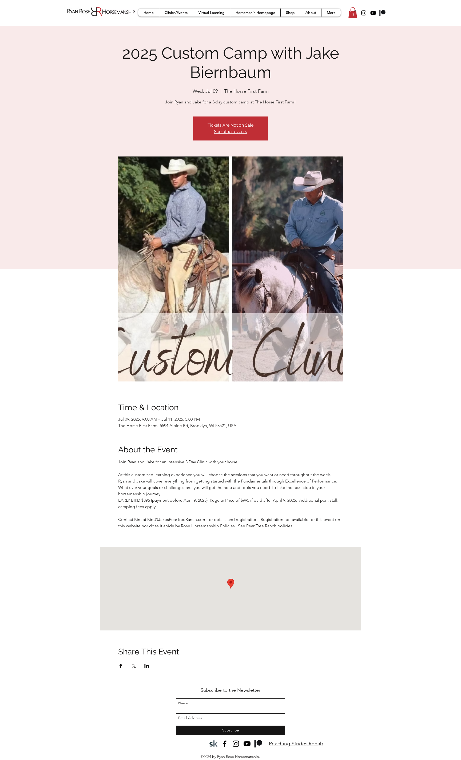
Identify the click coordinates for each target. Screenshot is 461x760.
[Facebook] (224, 743)
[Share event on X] (133, 666)
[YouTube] (373, 13)
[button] (176, 13)
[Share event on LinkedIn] (146, 666)
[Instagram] (363, 13)
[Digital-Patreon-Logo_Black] (382, 13)
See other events (230, 131)
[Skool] (213, 743)
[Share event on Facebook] (120, 666)
